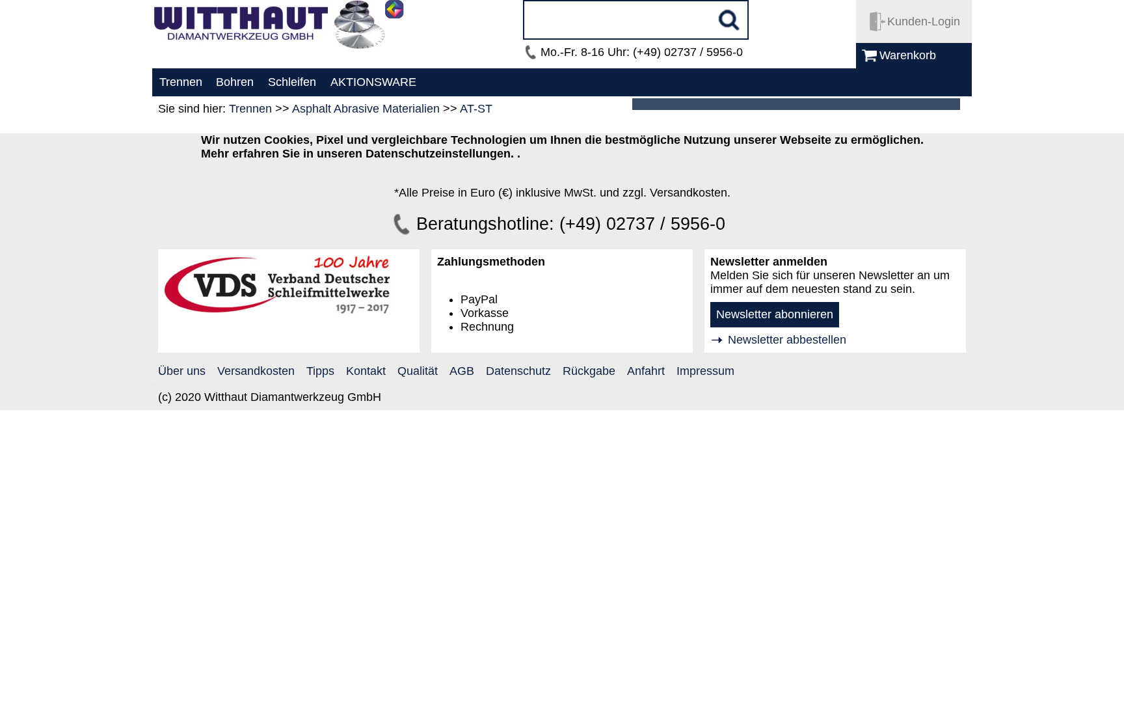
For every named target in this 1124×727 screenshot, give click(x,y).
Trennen (250, 108)
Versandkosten (256, 370)
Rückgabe (589, 370)
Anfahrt (646, 370)
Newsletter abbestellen (787, 339)
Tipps (320, 370)
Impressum (705, 370)
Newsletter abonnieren (774, 314)
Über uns (182, 370)
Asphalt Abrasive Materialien (366, 108)
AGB (461, 370)
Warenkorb (907, 55)
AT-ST (476, 108)
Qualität (417, 370)
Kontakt (366, 370)
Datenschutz (518, 370)
